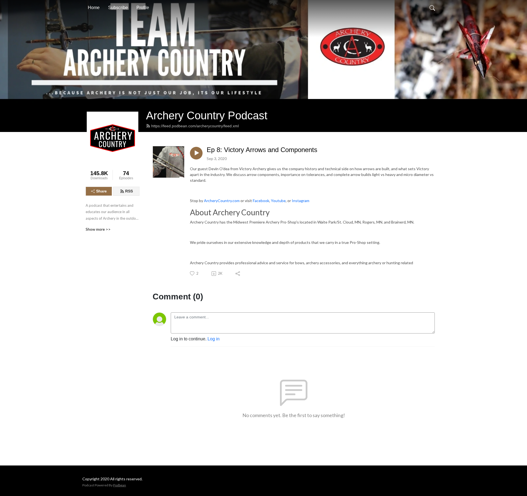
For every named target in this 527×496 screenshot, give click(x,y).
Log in (214, 339)
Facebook (261, 200)
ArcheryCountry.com (222, 200)
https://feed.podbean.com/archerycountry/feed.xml (195, 126)
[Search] (432, 7)
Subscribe (118, 7)
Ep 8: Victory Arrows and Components (262, 149)
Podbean (119, 485)
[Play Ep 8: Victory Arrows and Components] (196, 153)
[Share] (238, 273)
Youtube (278, 200)
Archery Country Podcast (206, 115)
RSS (129, 191)
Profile (142, 7)
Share (101, 191)
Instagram (300, 200)
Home (94, 7)
